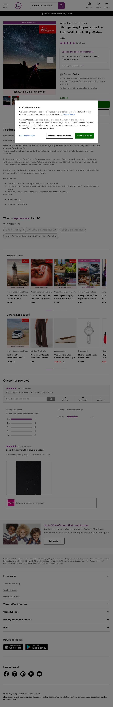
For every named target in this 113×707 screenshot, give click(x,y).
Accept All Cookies (84, 135)
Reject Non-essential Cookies (60, 135)
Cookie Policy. (69, 114)
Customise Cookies (27, 135)
